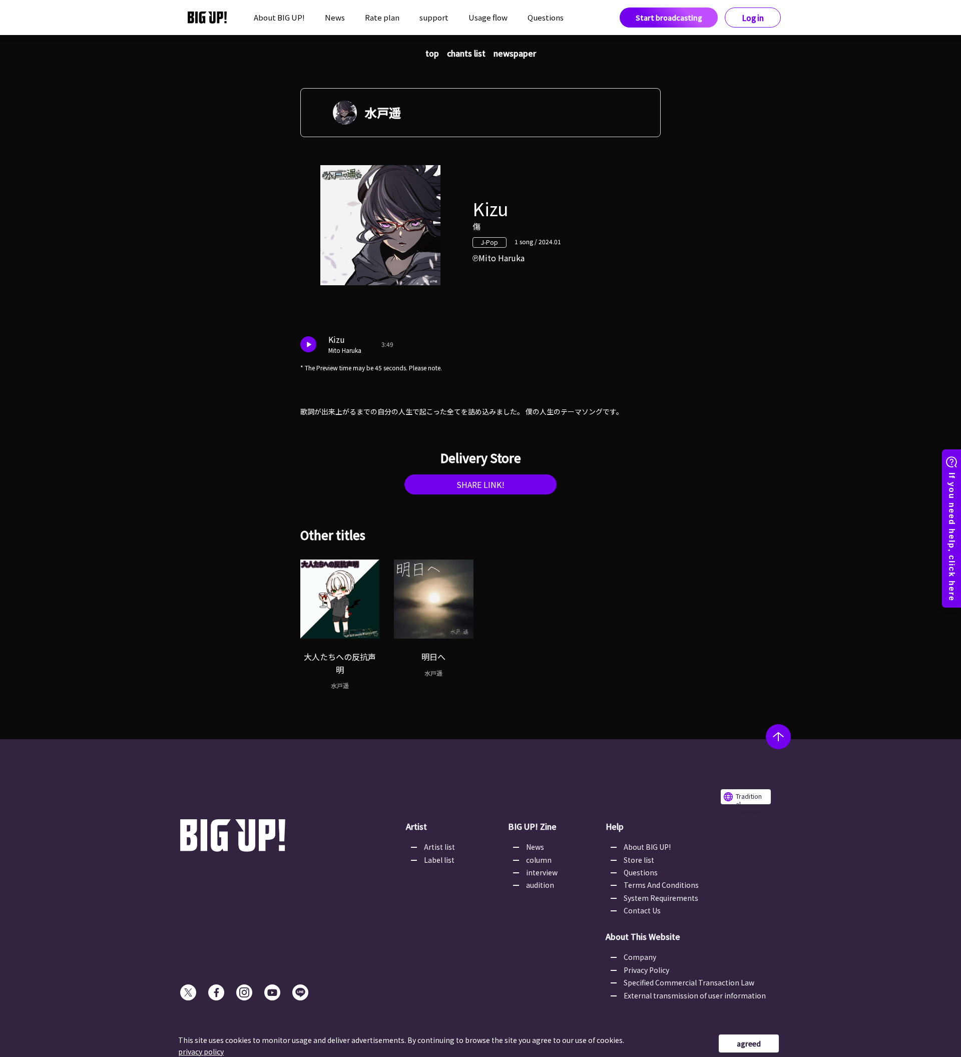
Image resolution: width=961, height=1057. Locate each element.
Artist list (439, 847)
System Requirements (661, 898)
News (335, 17)
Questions (546, 17)
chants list (466, 53)
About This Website (643, 936)
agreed (749, 1043)
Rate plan (382, 17)
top (432, 53)
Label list (439, 860)
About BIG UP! (279, 17)
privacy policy (201, 1051)
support (433, 17)
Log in (753, 18)
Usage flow (488, 17)
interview (542, 872)
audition (540, 885)
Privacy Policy (646, 970)
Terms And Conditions (661, 885)
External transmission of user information (695, 995)
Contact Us (642, 910)
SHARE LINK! (480, 484)
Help (615, 826)
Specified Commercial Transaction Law (689, 982)
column (539, 860)
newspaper (515, 53)
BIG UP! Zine (532, 826)
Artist (416, 826)
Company (640, 957)
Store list (639, 860)
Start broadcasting (669, 18)
